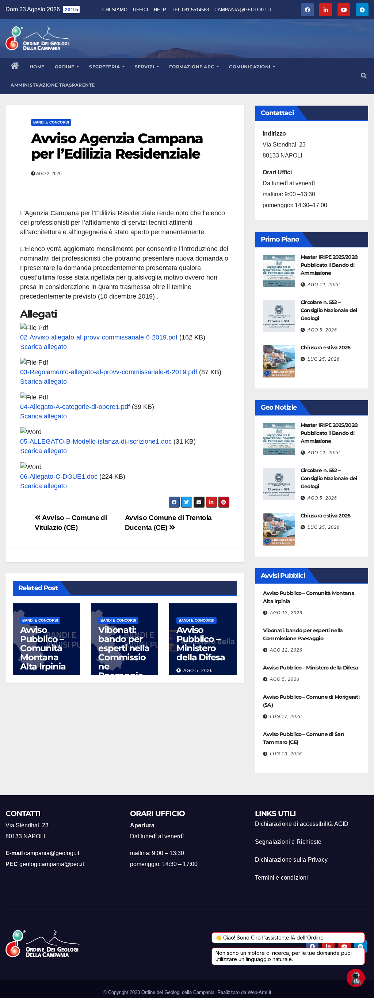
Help (160, 9)
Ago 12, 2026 (324, 284)
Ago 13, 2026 (286, 612)
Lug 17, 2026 (286, 716)
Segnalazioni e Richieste (288, 842)
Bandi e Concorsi (51, 122)
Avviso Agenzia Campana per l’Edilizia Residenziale (117, 146)
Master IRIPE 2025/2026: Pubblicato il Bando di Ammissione (330, 265)
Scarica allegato (43, 346)
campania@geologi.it (243, 9)
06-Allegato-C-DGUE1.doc (59, 476)
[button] (364, 76)
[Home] (14, 67)
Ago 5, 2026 (198, 670)
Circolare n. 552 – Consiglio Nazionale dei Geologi (329, 310)
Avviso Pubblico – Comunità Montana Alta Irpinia (43, 648)
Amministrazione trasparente (53, 85)
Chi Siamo (114, 9)
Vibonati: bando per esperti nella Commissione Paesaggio (123, 653)
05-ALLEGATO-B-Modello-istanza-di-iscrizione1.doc (96, 441)
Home (37, 66)
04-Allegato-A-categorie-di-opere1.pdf (75, 406)
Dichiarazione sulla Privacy (291, 860)
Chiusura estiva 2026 (326, 347)
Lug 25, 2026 (324, 359)
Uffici (140, 9)
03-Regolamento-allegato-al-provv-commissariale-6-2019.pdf (108, 372)
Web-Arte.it (259, 992)
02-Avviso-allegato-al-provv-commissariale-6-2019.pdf (99, 337)
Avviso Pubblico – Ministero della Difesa (200, 644)
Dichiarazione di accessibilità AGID (302, 824)
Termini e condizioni (281, 877)
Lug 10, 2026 (286, 753)
